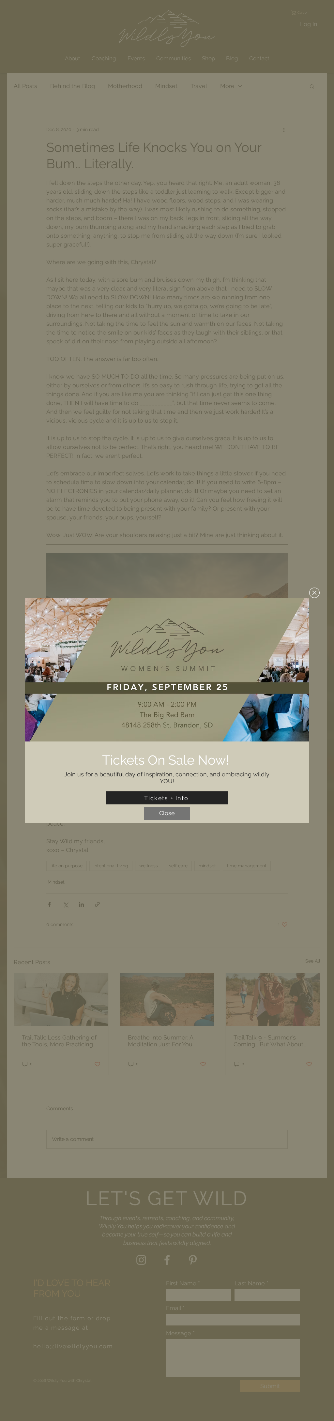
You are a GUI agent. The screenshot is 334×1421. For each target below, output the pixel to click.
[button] (314, 593)
